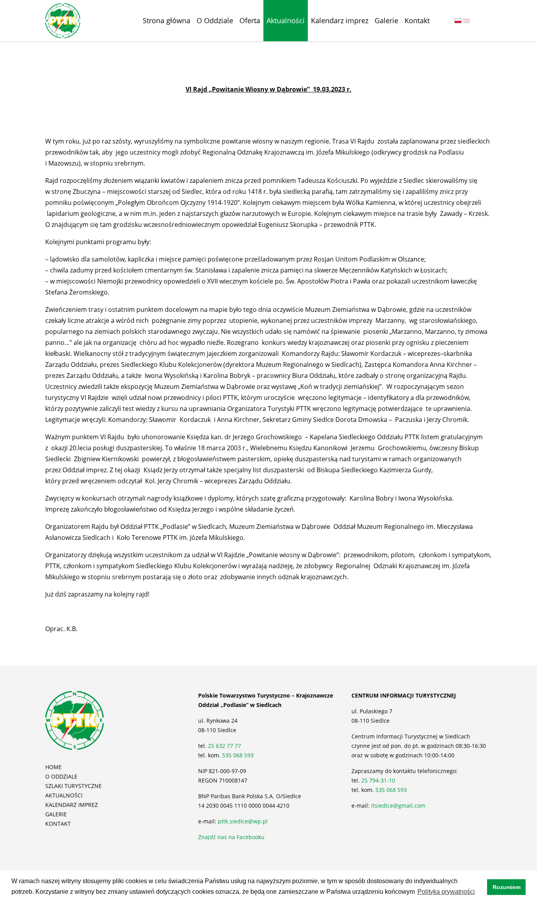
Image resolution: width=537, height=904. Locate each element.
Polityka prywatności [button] (446, 891)
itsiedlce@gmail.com (398, 805)
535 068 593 (238, 755)
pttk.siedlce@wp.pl (243, 821)
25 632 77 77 (225, 745)
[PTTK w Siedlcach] (62, 20)
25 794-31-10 (378, 780)
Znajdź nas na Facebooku (231, 837)
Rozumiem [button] (506, 887)
